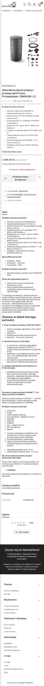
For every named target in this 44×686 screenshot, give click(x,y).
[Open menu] (24, 5)
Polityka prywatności (12, 650)
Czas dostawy (9, 632)
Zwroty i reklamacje (11, 591)
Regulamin (29, 564)
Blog (6, 672)
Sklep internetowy (19, 683)
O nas (6, 666)
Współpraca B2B (10, 647)
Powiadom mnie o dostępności (20, 178)
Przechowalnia (9, 613)
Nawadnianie (17, 11)
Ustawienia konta (11, 609)
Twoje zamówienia (11, 606)
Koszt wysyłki (9, 625)
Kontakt (7, 594)
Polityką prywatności (29, 569)
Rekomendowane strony (13, 669)
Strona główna (6, 11)
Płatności (7, 628)
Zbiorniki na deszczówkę (33, 11)
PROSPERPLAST (9, 86)
